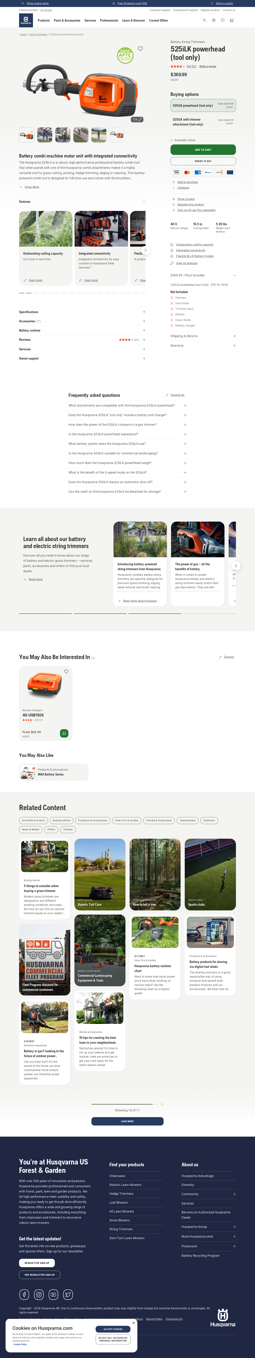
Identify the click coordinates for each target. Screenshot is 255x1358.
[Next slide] (236, 566)
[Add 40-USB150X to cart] (64, 733)
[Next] (145, 250)
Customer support (160, 10)
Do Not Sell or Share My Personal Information (113, 1339)
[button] (44, 20)
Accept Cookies (113, 1329)
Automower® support (185, 10)
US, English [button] (46, 10)
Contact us (229, 10)
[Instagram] (39, 1294)
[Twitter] (68, 1294)
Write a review (207, 66)
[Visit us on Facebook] (24, 1294)
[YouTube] (53, 1294)
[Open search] (205, 20)
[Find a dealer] (214, 20)
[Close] (133, 1322)
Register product (210, 10)
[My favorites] (223, 20)
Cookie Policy (20, 1344)
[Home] (26, 20)
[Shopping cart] (232, 20)
